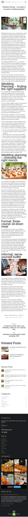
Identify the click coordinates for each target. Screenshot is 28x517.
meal (17, 61)
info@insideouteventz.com (6, 429)
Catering (10, 317)
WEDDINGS (3, 439)
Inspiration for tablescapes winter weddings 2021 (17, 355)
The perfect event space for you (18, 347)
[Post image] (4, 349)
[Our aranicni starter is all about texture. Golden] (20, 478)
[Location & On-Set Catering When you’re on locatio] (7, 465)
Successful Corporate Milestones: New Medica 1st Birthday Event (15, 370)
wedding (11, 42)
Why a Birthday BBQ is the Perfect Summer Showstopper (14, 381)
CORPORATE (4, 440)
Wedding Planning (6, 18)
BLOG (2, 450)
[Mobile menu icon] (25, 2)
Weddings (20, 317)
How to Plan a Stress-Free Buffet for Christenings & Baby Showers (15, 386)
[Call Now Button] (14, 514)
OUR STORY (4, 444)
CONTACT (3, 452)
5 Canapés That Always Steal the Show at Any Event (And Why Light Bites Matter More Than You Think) (15, 376)
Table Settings (15, 317)
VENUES (3, 446)
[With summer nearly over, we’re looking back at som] (7, 478)
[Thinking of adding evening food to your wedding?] (20, 465)
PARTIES (3, 442)
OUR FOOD (3, 448)
